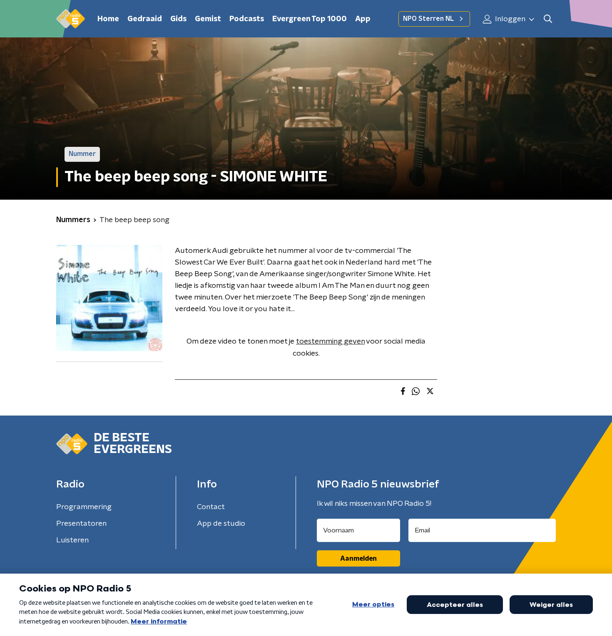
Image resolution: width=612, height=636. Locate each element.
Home (108, 19)
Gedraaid (144, 19)
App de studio (221, 523)
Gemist (208, 19)
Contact (211, 507)
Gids (178, 19)
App (363, 19)
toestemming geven (330, 341)
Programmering (84, 507)
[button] (548, 19)
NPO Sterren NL (428, 18)
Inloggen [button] (509, 19)
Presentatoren (81, 523)
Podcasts (246, 19)
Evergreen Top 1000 (309, 19)
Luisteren (72, 540)
